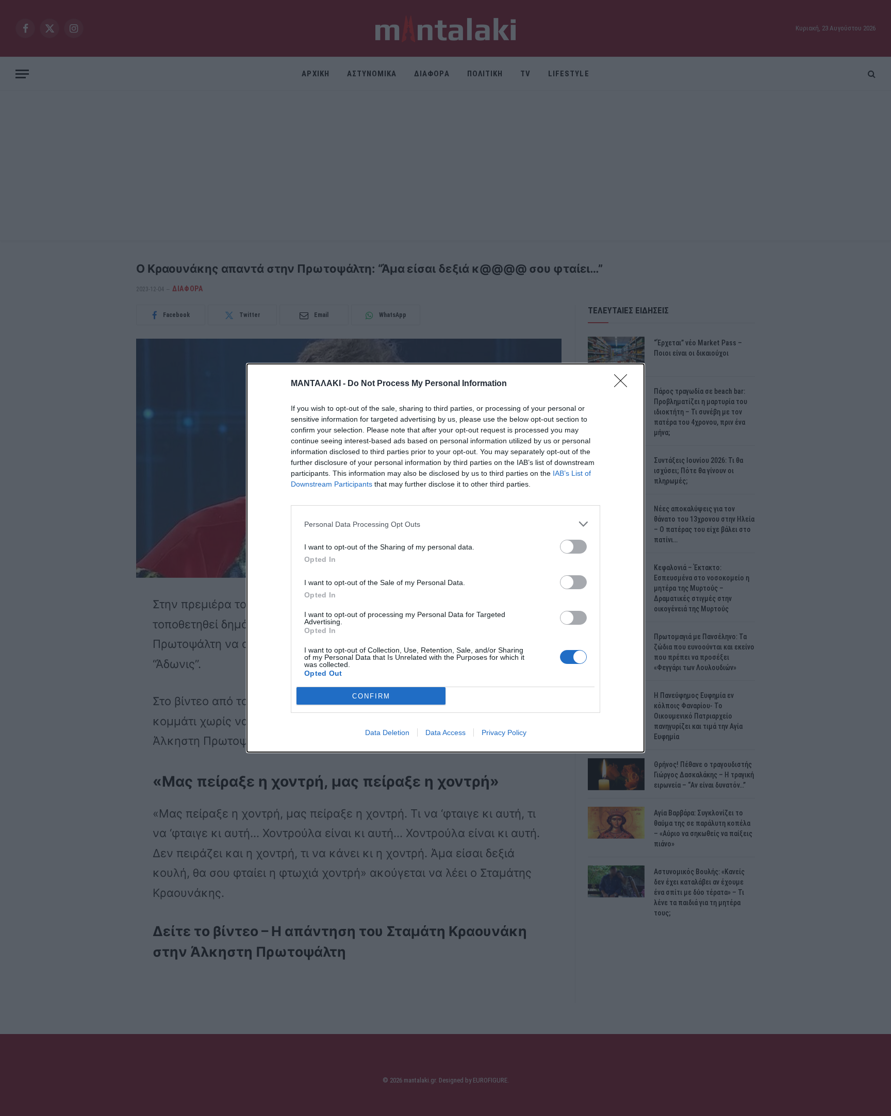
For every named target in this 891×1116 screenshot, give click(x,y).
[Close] (624, 384)
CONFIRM (371, 696)
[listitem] (445, 524)
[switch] (573, 547)
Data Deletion (387, 732)
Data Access (445, 732)
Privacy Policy (504, 732)
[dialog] (445, 558)
